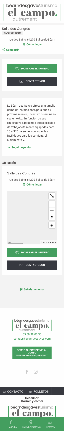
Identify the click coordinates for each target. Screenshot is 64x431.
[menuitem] (32, 398)
